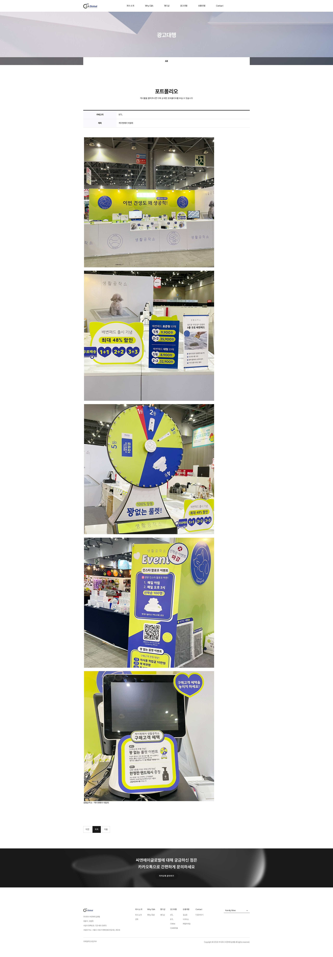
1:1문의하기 (199, 915)
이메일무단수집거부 (90, 941)
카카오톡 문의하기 (166, 876)
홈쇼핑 (185, 915)
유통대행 (201, 6)
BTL (171, 919)
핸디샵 (166, 6)
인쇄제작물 (174, 928)
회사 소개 (130, 6)
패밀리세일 (186, 924)
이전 (87, 829)
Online (172, 924)
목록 (96, 829)
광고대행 (183, 6)
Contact (219, 6)
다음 (106, 829)
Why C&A (149, 6)
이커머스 (186, 919)
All (166, 61)
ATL (171, 915)
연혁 (136, 919)
